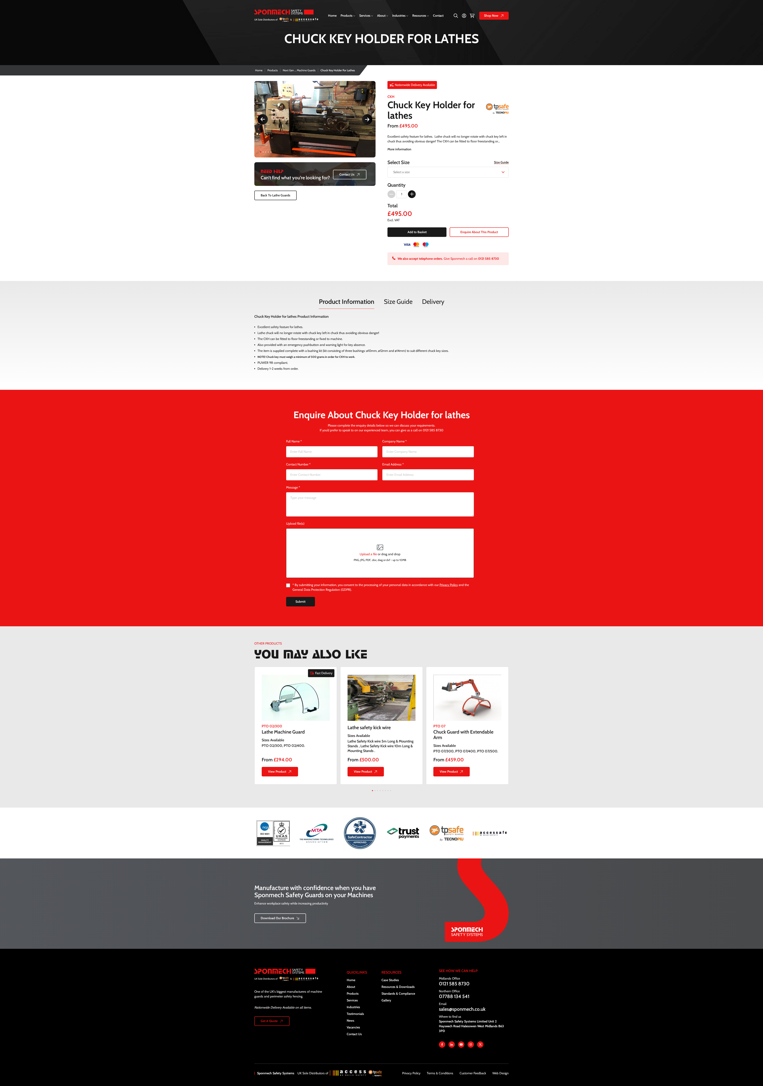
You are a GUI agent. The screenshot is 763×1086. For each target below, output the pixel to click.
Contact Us (346, 174)
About (381, 15)
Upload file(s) (295, 523)
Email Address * (393, 464)
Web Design (500, 1073)
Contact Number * (298, 464)
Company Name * (394, 441)
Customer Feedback (473, 1073)
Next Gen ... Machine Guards (299, 70)
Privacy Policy (449, 585)
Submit (300, 601)
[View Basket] (472, 16)
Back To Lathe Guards (275, 195)
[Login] (464, 16)
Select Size (448, 162)
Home (332, 15)
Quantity (396, 185)
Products (346, 15)
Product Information (346, 301)
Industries (399, 15)
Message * (293, 487)
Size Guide (501, 162)
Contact (438, 15)
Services (364, 15)
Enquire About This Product (479, 232)
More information (399, 149)
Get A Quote (269, 1021)
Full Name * (294, 441)
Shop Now (491, 15)
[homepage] (286, 16)
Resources (419, 15)
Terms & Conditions (440, 1073)
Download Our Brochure (277, 918)
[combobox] (448, 172)
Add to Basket (417, 232)
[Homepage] (289, 979)
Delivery (433, 301)
